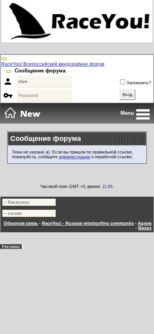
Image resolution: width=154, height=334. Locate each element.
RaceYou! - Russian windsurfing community (88, 223)
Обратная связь (21, 223)
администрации (74, 156)
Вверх (145, 228)
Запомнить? (138, 82)
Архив (145, 223)
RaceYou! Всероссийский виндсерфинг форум (52, 64)
